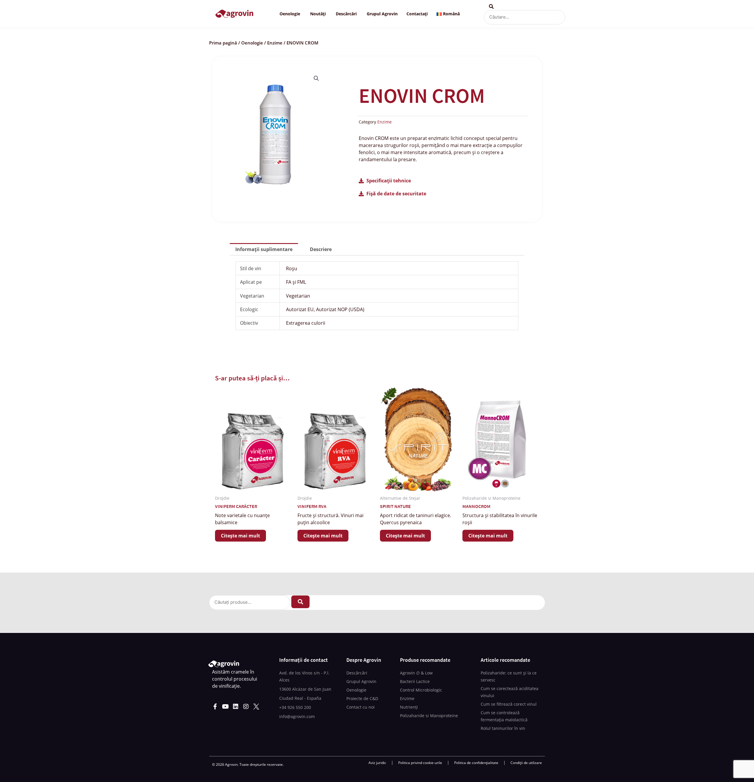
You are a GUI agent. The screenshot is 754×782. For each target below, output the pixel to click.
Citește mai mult (240, 535)
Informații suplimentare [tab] (263, 249)
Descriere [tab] (321, 249)
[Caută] (300, 601)
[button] (316, 78)
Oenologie (252, 43)
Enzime (274, 43)
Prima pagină (223, 43)
